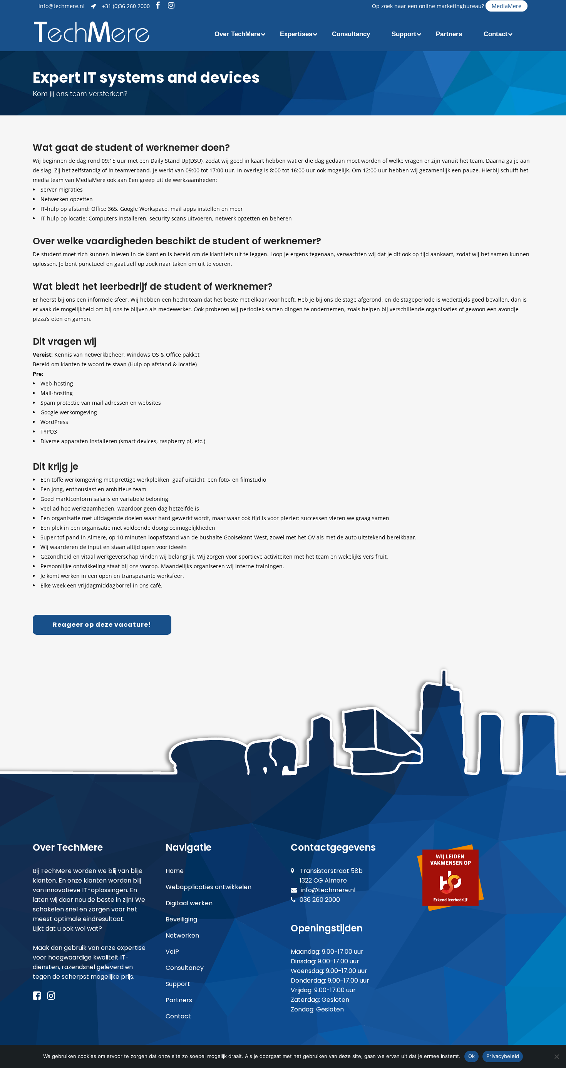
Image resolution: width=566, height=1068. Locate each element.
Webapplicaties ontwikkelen (208, 887)
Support (178, 984)
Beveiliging (181, 919)
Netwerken (182, 935)
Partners (179, 1000)
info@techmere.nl (62, 6)
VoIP (172, 951)
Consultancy (185, 967)
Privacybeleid (502, 1056)
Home (175, 870)
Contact (178, 1016)
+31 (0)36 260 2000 (126, 6)
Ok (471, 1056)
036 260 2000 (320, 899)
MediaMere (506, 6)
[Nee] (556, 1056)
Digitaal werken (189, 903)
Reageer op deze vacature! (102, 624)
